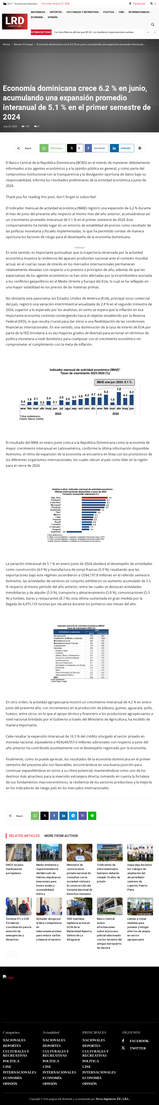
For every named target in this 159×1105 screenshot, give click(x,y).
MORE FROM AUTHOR (61, 836)
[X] (151, 3)
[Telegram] (73, 816)
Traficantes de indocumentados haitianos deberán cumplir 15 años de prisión (108, 873)
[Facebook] (130, 3)
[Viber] (82, 816)
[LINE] (92, 816)
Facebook (139, 3)
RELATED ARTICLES (24, 836)
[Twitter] (123, 1048)
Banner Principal (23, 44)
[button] (152, 24)
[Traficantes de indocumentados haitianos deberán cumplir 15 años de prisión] (110, 853)
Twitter (138, 1048)
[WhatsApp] (35, 816)
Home (6, 44)
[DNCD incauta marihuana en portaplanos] (19, 853)
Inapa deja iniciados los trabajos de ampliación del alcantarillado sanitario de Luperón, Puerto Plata (139, 877)
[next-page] (15, 954)
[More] (140, 148)
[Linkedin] (63, 816)
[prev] (147, 32)
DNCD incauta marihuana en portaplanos (14, 869)
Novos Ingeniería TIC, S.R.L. (113, 1098)
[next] (154, 32)
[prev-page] (8, 954)
